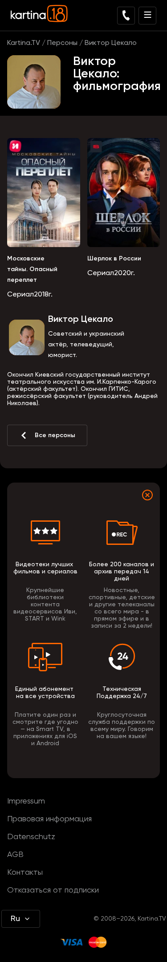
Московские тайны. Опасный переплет (32, 269)
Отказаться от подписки (53, 890)
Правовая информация (49, 819)
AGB (15, 855)
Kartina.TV (23, 43)
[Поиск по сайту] (126, 15)
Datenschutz (31, 837)
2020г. (124, 273)
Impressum (26, 801)
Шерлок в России (114, 259)
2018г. (43, 294)
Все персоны (55, 435)
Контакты (25, 873)
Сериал (20, 294)
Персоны (62, 43)
